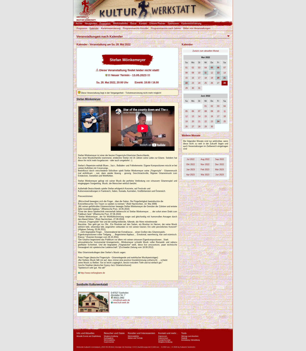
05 (186, 111)
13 (193, 116)
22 (205, 121)
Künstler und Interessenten (141, 333)
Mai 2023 (205, 174)
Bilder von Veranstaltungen (196, 28)
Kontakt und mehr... (168, 333)
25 (205, 83)
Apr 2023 (190, 174)
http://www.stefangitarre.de (92, 273)
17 (199, 78)
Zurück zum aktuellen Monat (206, 51)
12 (212, 73)
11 (225, 111)
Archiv (79, 23)
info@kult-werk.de (121, 300)
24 (199, 83)
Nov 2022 (205, 164)
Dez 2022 (219, 164)
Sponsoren (173, 23)
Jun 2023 (219, 174)
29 (186, 88)
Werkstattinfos (120, 23)
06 (193, 111)
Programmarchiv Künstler (136, 28)
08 (186, 73)
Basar (133, 23)
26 (212, 83)
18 (205, 78)
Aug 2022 (205, 159)
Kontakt (143, 23)
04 (205, 67)
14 (224, 73)
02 (193, 67)
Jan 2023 (190, 169)
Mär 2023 (219, 169)
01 (186, 67)
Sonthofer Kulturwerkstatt (92, 284)
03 (199, 67)
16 (193, 78)
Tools (183, 333)
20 (193, 121)
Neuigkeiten (91, 23)
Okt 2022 (190, 164)
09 (193, 73)
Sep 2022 (219, 159)
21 (199, 121)
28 (199, 126)
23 (193, 83)
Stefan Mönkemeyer (88, 99)
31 (199, 88)
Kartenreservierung (191, 23)
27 (218, 83)
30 (193, 88)
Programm (105, 23)
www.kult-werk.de (121, 302)
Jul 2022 (190, 159)
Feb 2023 (205, 169)
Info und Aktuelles (85, 333)
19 (212, 78)
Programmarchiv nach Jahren (166, 28)
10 (199, 73)
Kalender (94, 28)
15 (186, 78)
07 (224, 67)
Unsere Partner (157, 23)
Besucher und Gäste (114, 333)
